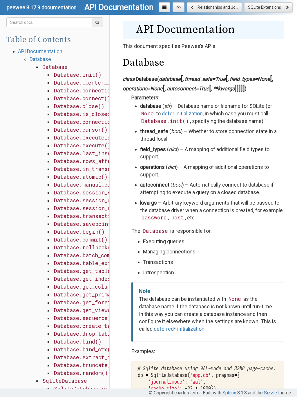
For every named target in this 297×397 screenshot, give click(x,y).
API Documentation (40, 51)
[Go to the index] (164, 7)
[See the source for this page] (178, 7)
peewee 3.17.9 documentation (42, 7)
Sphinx (229, 393)
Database (40, 59)
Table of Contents (38, 40)
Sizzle (270, 393)
